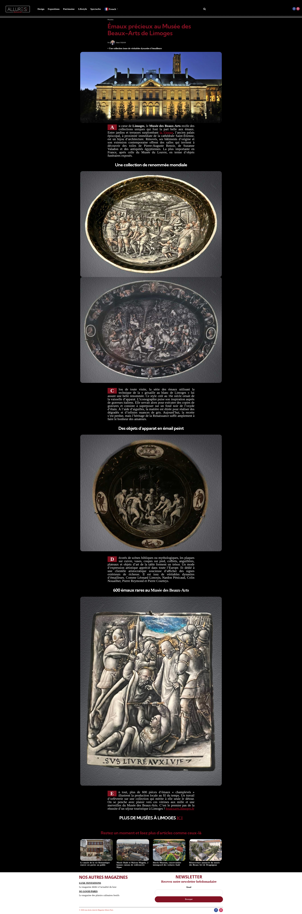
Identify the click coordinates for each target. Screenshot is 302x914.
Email (189, 887)
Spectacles (95, 9)
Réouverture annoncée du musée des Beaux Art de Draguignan (204, 864)
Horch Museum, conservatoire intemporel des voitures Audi (167, 864)
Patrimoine (69, 9)
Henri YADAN (121, 42)
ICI (180, 818)
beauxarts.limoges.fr (180, 808)
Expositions (54, 9)
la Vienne (166, 132)
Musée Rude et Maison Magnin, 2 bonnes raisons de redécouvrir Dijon (132, 865)
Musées (110, 20)
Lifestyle (82, 9)
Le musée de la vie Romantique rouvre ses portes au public (95, 864)
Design (41, 9)
